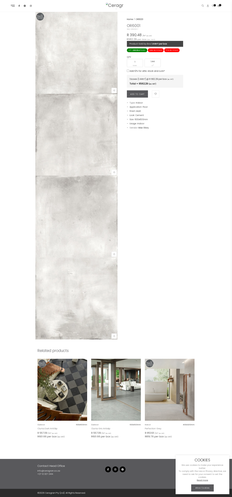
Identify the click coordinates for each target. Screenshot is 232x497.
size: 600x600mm (139, 119)
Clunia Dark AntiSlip (47, 428)
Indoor (139, 102)
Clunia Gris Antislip (100, 428)
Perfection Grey (153, 428)
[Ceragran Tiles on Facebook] (19, 6)
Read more (202, 480)
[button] (203, 6)
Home (130, 19)
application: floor (139, 106)
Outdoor (41, 424)
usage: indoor (137, 123)
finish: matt (135, 111)
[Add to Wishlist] (155, 94)
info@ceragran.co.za (48, 470)
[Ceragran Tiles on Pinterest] (25, 6)
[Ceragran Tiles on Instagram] (31, 6)
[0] (213, 6)
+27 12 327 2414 (45, 474)
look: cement (137, 115)
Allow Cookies (202, 488)
